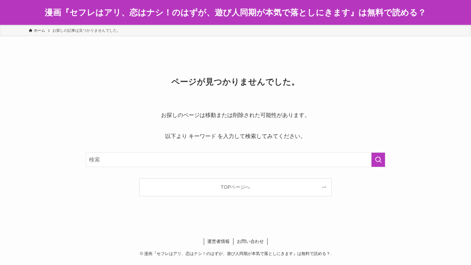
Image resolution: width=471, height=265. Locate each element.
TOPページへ (235, 187)
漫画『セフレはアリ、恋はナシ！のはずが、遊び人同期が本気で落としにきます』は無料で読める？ (235, 12)
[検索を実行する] (378, 160)
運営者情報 (218, 241)
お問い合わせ (250, 241)
